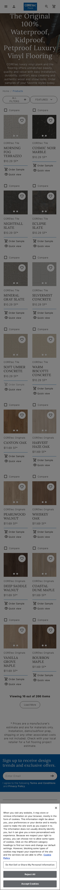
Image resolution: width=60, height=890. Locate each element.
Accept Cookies (30, 883)
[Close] (56, 808)
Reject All (30, 874)
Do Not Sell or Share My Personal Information (30, 864)
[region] (30, 846)
